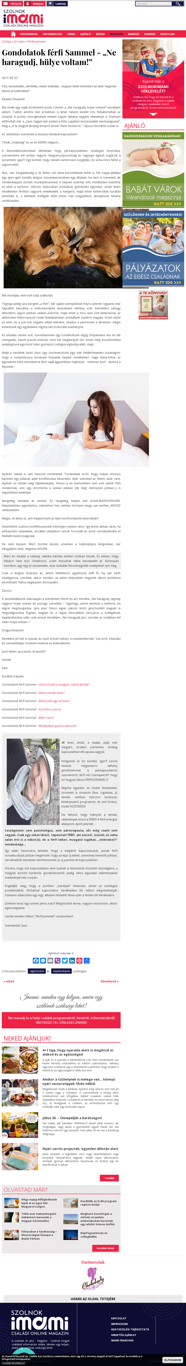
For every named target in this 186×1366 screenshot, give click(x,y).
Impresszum (119, 1324)
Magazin (116, 34)
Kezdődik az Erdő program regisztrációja (98, 1202)
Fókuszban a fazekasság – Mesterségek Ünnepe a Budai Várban (39, 1235)
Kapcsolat (118, 1318)
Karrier (149, 34)
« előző (9, 981)
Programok (29, 34)
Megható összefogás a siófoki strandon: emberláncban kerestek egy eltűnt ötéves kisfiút (97, 1219)
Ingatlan (167, 34)
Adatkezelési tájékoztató (130, 1329)
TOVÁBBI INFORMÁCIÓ (13, 1363)
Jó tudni (19, 41)
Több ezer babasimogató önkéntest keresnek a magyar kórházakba (38, 1217)
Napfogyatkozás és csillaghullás (94, 1234)
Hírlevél (16, 3)
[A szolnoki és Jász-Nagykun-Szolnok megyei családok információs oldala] (23, 18)
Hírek (71, 34)
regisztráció (37, 971)
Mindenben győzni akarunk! (57, 726)
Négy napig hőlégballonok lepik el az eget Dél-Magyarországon (39, 1203)
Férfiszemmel (36, 41)
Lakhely (61, 3)
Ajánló (85, 34)
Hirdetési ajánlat (123, 1335)
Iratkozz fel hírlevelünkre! (61, 1022)
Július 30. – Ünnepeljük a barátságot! (72, 1118)
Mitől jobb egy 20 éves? (54, 701)
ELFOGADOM (172, 1360)
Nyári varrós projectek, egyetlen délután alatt (80, 1148)
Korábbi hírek (105, 1248)
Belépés (38, 3)
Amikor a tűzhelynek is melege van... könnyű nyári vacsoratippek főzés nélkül (79, 1081)
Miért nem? (46, 718)
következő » (110, 981)
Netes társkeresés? (51, 693)
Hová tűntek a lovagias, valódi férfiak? (63, 684)
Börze (100, 34)
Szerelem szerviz (49, 709)
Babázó (133, 34)
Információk (52, 34)
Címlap (13, 33)
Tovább (109, 1178)
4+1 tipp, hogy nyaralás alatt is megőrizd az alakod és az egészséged (78, 1052)
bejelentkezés (61, 971)
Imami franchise (122, 1340)
